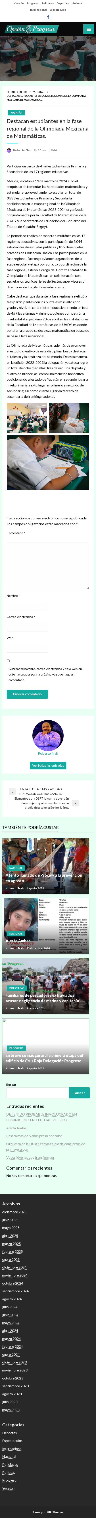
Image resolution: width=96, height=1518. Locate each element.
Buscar (11, 1084)
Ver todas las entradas (48, 765)
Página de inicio (17, 91)
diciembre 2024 (14, 1267)
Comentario (16, 533)
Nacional (77, 3)
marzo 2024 (11, 1338)
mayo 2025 (10, 1227)
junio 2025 (10, 1220)
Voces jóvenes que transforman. (30, 1157)
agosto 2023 (12, 1394)
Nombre (13, 595)
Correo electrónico (21, 617)
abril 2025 (10, 1235)
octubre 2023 (12, 1378)
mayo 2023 (10, 1409)
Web (10, 638)
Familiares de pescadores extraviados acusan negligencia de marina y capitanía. (43, 998)
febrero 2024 (12, 1346)
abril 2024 (10, 1330)
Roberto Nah (22, 150)
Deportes (63, 3)
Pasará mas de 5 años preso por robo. (34, 1136)
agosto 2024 (12, 1299)
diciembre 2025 (14, 1212)
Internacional (38, 9)
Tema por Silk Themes (48, 1512)
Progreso (33, 3)
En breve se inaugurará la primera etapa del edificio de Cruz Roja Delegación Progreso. (44, 1058)
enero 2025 (11, 1259)
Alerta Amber (16, 1128)
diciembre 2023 (14, 1362)
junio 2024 (10, 1315)
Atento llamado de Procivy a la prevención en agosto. (44, 878)
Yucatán (19, 3)
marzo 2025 (11, 1243)
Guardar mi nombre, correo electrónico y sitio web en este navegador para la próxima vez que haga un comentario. (45, 674)
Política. (8, 1472)
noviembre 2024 (14, 1275)
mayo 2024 (10, 1323)
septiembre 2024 (15, 1291)
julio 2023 (9, 1401)
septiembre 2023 (15, 1386)
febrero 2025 (12, 1251)
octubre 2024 (12, 1283)
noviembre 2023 (14, 1370)
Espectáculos (58, 9)
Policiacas (48, 3)
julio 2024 (9, 1307)
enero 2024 (11, 1354)
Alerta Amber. (18, 940)
